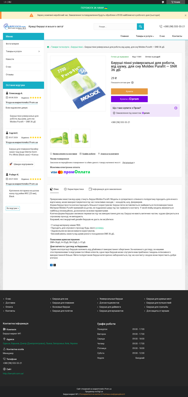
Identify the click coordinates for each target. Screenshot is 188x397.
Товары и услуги (144, 36)
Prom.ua (108, 389)
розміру (99, 228)
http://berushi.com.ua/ (13, 373)
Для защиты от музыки (158, 311)
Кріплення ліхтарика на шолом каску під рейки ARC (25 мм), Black (24, 193)
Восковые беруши (61, 307)
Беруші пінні (77, 47)
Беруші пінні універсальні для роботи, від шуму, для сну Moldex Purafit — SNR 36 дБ (24, 119)
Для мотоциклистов (109, 303)
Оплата (9, 307)
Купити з (124, 99)
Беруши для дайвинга (110, 307)
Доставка (10, 303)
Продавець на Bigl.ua (94, 392)
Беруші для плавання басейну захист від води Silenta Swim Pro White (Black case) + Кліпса (23, 152)
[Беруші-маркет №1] (14, 26)
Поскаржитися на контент (90, 394)
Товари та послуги (60, 47)
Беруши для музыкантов (111, 311)
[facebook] (51, 265)
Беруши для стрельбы (157, 307)
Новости (10, 59)
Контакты (177, 36)
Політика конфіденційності (114, 394)
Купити (129, 91)
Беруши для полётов (63, 311)
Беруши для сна (60, 299)
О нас (162, 36)
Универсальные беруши (111, 299)
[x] (54, 265)
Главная (125, 36)
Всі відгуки (12, 208)
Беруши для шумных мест (159, 299)
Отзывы (10, 74)
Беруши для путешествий (159, 303)
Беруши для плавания (63, 303)
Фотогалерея (12, 44)
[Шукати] (140, 26)
